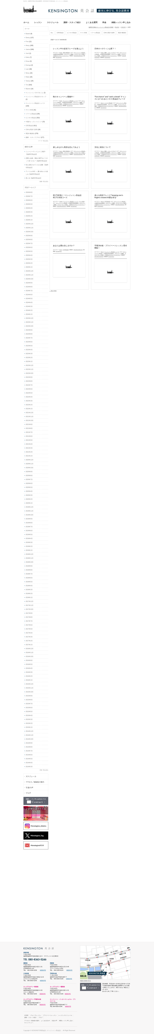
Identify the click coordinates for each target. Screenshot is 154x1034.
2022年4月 (29, 397)
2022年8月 (29, 381)
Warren (28, 89)
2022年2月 (29, 405)
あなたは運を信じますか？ (64, 246)
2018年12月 (29, 554)
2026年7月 (29, 196)
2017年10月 (29, 609)
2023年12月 (29, 318)
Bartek (28, 34)
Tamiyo (28, 81)
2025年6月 (29, 247)
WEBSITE (43, 970)
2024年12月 (29, 271)
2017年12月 (29, 601)
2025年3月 (29, 259)
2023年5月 (29, 346)
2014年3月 (29, 766)
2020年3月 (29, 495)
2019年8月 (29, 523)
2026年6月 (29, 200)
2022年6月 (29, 389)
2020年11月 (29, 464)
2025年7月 (29, 243)
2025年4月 (29, 255)
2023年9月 (29, 330)
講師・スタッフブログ (110, 52)
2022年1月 (29, 409)
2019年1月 (29, 550)
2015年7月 (29, 704)
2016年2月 (29, 676)
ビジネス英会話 (72, 32)
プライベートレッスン (50, 1015)
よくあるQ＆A (45, 1020)
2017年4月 (29, 633)
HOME (26, 1015)
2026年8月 (29, 192)
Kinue (27, 61)
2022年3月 (29, 401)
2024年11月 (29, 275)
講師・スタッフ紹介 (30, 1017)
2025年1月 (29, 267)
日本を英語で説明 (109, 32)
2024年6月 (29, 294)
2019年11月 (29, 511)
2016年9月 (29, 660)
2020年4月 (29, 491)
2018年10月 (29, 562)
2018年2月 (29, 593)
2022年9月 (29, 377)
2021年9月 (29, 424)
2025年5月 (29, 251)
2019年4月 (29, 538)
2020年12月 (29, 460)
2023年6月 (29, 342)
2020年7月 (29, 479)
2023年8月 (29, 334)
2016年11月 (29, 652)
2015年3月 (29, 719)
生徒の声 (54, 1020)
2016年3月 (29, 672)
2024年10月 (29, 279)
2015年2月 (29, 723)
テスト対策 (83, 32)
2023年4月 (29, 350)
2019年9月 (29, 519)
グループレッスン (35, 1015)
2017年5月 (29, 629)
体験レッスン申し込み (66, 1020)
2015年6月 (29, 707)
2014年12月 (29, 731)
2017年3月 (29, 637)
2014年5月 (29, 759)
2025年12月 (29, 224)
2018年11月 (29, 558)
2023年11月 (29, 322)
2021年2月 (29, 452)
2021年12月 (29, 412)
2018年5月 (29, 582)
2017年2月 (29, 641)
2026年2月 (29, 216)
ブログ (40, 1017)
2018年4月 (29, 586)
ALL (52, 32)
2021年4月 (29, 444)
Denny (28, 37)
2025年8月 (29, 239)
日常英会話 (60, 32)
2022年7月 (29, 385)
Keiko (60, 52)
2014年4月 (29, 763)
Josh (27, 53)
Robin (27, 77)
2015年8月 (29, 700)
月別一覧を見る (44, 770)
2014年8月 (29, 747)
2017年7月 (29, 621)
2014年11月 (29, 735)
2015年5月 (29, 711)
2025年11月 (29, 228)
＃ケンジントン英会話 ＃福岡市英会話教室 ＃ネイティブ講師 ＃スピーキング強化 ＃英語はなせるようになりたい (69, 54)
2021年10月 (29, 420)
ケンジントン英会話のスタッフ (36, 96)
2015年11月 (29, 688)
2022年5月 (29, 393)
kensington (59, 57)
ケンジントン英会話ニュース (70, 100)
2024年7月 (29, 291)
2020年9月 (29, 471)
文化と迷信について (102, 147)
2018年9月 (29, 566)
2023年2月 (29, 357)
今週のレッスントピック (34, 121)
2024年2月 (29, 310)
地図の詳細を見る (85, 981)
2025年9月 (29, 235)
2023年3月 (29, 353)
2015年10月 (29, 692)
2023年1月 (29, 361)
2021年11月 (29, 416)
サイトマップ (28, 1023)
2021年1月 (29, 456)
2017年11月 (29, 605)
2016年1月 (29, 680)
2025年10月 (29, 232)
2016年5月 (29, 664)
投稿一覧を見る (44, 181)
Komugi (28, 65)
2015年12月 (29, 684)
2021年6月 (29, 436)
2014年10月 (29, 739)
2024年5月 (29, 298)
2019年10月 (29, 515)
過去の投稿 (52, 290)
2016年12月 (29, 648)
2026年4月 (29, 208)
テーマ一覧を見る (43, 140)
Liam (27, 69)
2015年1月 (29, 727)
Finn (27, 41)
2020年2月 (29, 499)
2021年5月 (29, 440)
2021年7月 (29, 432)
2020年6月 (29, 483)
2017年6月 (29, 625)
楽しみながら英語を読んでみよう (66, 147)
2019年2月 (29, 546)
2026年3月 (29, 212)
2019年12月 (29, 507)
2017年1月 (29, 645)
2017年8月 (29, 617)
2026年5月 (29, 204)
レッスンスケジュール (65, 1015)
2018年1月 (29, 597)
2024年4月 (29, 302)
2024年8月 (29, 287)
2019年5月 (29, 534)
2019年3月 (29, 542)
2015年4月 (29, 715)
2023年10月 (29, 326)
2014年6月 (29, 755)
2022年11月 (29, 369)
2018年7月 (29, 574)
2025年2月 (29, 263)
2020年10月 (29, 468)
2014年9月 (29, 743)
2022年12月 (29, 365)
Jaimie (61, 201)
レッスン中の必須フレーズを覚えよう (68, 49)
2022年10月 (29, 373)
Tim (27, 85)
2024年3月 (29, 306)
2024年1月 (29, 314)
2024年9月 (29, 283)
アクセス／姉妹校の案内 (31, 1020)
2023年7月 (29, 338)
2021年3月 (29, 448)
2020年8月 (29, 475)
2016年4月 (29, 668)
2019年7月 (29, 527)
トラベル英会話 (95, 32)
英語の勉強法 (122, 32)
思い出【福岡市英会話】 (34, 178)
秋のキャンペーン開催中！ (64, 97)
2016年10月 (29, 656)
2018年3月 (29, 589)
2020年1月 (29, 503)
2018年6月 (29, 578)
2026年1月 (29, 220)
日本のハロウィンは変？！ (105, 49)
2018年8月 (29, 570)
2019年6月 (29, 530)
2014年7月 (29, 751)
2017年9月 (29, 613)
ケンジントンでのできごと (34, 92)
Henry (102, 103)
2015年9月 (29, 696)
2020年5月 (29, 487)
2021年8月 (29, 428)
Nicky (27, 73)
